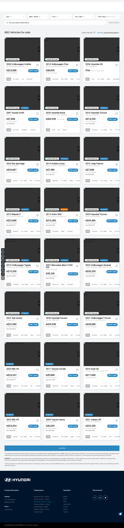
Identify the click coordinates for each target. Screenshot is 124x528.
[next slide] (39, 49)
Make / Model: (33, 17)
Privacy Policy (28, 525)
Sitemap (35, 525)
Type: (7, 17)
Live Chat (120, 513)
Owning (65, 507)
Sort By (99, 33)
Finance (65, 509)
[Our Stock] (3, 270)
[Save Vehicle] (37, 65)
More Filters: (102, 17)
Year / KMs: (78, 17)
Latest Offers (67, 504)
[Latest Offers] (3, 262)
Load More (62, 448)
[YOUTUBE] (105, 497)
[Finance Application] (3, 258)
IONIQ (65, 499)
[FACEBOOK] (95, 497)
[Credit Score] (3, 254)
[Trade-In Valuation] (3, 250)
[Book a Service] (3, 274)
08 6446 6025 (8, 509)
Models (65, 496)
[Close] (3, 278)
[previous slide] (6, 49)
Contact (65, 512)
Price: (54, 17)
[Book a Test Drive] (3, 266)
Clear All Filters (114, 23)
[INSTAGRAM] (100, 497)
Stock (65, 501)
